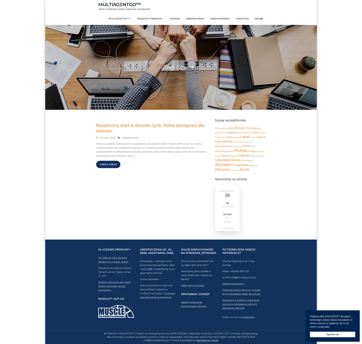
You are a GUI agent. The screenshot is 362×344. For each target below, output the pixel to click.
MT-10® (147, 269)
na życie (249, 142)
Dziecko (240, 133)
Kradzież (236, 137)
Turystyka (242, 18)
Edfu (246, 133)
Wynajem (224, 164)
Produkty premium (149, 18)
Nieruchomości (220, 18)
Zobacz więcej (108, 164)
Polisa (240, 150)
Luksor (252, 137)
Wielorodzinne (247, 161)
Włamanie (253, 165)
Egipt (250, 133)
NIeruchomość (224, 146)
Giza (255, 132)
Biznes (239, 128)
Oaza (253, 146)
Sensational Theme (207, 340)
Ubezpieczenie (228, 160)
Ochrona (220, 151)
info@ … (260, 18)
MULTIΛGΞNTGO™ (119, 4)
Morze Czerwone (239, 142)
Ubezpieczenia (195, 18)
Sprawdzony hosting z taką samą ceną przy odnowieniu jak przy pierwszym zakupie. (240, 304)
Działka (232, 132)
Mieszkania (223, 141)
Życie (244, 169)
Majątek (260, 137)
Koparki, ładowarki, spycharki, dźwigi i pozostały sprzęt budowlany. (114, 286)
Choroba (250, 128)
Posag (251, 151)
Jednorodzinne (221, 137)
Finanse (175, 18)
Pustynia (218, 156)
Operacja (230, 151)
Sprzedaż (234, 156)
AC (216, 128)
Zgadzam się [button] (333, 334)
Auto (231, 128)
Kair (229, 137)
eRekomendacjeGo (233, 283)
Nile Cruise (238, 146)
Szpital (253, 156)
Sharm (226, 155)
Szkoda (244, 155)
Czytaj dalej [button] (323, 326)
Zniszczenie (234, 170)
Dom (225, 133)
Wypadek (241, 165)
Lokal (244, 137)
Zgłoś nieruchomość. (193, 285)
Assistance (223, 128)
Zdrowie (222, 169)
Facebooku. (248, 317)
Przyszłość (259, 151)
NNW (246, 146)
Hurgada (262, 133)
